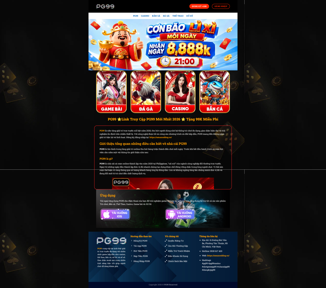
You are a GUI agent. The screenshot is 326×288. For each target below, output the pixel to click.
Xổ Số (189, 15)
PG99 (135, 15)
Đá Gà (166, 15)
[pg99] (109, 6)
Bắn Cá (156, 15)
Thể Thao (178, 15)
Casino (145, 15)
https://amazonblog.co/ (161, 137)
